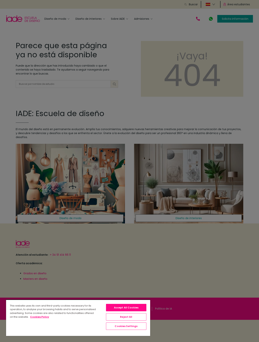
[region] (78, 318)
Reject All (126, 317)
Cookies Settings (126, 326)
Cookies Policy (39, 317)
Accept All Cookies (126, 307)
